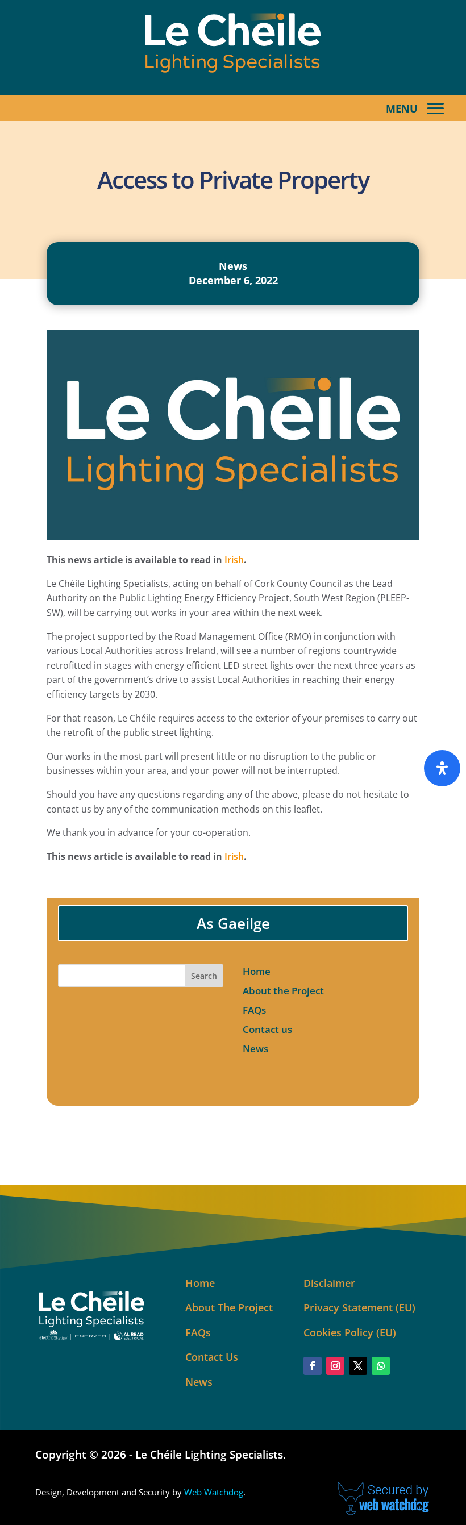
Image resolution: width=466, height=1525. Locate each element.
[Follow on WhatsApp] (381, 1366)
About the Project (283, 990)
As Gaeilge (233, 923)
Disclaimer (329, 1283)
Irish (234, 559)
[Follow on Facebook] (312, 1366)
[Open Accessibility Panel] (442, 768)
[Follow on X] (358, 1366)
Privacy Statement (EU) (359, 1307)
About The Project (229, 1307)
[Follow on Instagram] (335, 1366)
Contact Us (211, 1357)
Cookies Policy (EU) (349, 1332)
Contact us (267, 1029)
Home (257, 971)
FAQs (254, 1009)
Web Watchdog (213, 1492)
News (233, 266)
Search (204, 975)
